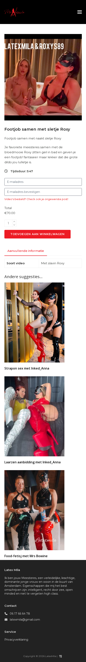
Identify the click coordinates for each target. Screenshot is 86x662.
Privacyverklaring (16, 639)
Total (8, 208)
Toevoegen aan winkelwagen (37, 234)
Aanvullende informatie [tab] (25, 251)
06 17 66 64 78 (20, 613)
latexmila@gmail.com (25, 619)
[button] (79, 12)
